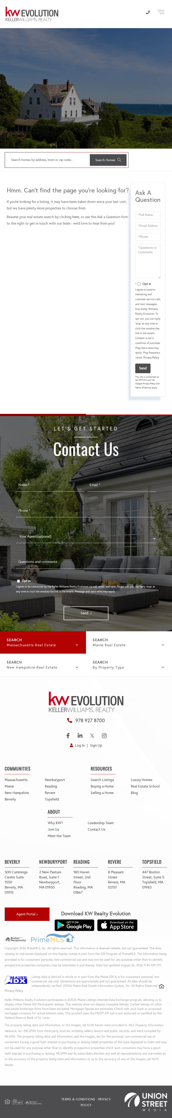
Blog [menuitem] (134, 793)
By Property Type (108, 667)
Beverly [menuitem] (10, 799)
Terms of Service (143, 387)
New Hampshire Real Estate (32, 667)
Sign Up (96, 745)
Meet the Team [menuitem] (59, 836)
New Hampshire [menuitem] (17, 793)
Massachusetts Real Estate (31, 645)
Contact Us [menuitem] (96, 829)
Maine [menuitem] (9, 786)
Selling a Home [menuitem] (102, 793)
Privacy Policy (151, 357)
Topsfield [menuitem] (52, 799)
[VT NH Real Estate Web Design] (140, 1102)
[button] (108, 160)
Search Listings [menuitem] (102, 780)
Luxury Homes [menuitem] (141, 780)
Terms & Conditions (78, 1099)
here (75, 217)
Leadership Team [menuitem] (101, 823)
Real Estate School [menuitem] (145, 786)
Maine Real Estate (109, 645)
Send (143, 368)
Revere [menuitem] (50, 793)
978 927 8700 (90, 721)
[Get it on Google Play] (74, 925)
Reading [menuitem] (51, 786)
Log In (80, 745)
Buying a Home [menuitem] (102, 786)
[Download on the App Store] (117, 925)
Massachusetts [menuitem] (16, 780)
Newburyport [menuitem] (55, 780)
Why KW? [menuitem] (55, 823)
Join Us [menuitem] (53, 829)
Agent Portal (25, 914)
